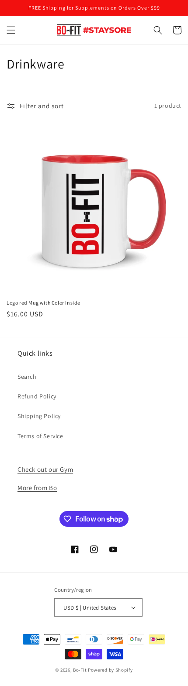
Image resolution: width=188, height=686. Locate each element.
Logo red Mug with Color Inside (43, 302)
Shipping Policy (39, 416)
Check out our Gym (45, 469)
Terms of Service (40, 436)
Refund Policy (36, 396)
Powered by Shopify (110, 670)
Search (27, 377)
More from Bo (37, 488)
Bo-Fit (80, 670)
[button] (11, 30)
